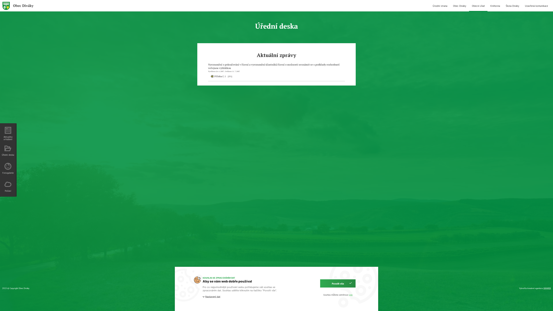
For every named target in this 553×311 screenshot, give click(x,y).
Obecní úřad (478, 5)
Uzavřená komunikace (536, 5)
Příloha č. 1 (220, 76)
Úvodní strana (440, 5)
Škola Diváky (512, 5)
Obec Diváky (459, 5)
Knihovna (495, 5)
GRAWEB (547, 288)
